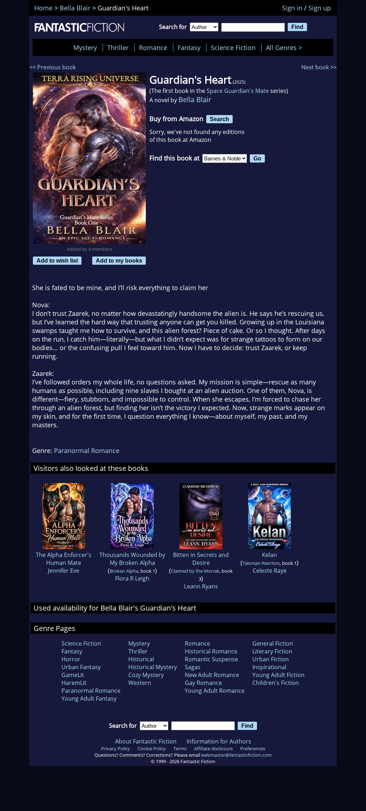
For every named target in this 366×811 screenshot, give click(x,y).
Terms (180, 748)
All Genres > (286, 47)
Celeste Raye (270, 570)
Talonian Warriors (261, 563)
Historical (141, 659)
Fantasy (189, 47)
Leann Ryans (201, 586)
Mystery (85, 47)
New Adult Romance (212, 675)
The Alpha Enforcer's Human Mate (64, 559)
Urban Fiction (270, 659)
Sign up (319, 8)
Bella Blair (194, 99)
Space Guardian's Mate (238, 91)
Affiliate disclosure (213, 748)
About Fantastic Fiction (146, 741)
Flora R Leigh (132, 578)
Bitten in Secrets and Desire (201, 559)
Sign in (292, 8)
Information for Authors (219, 741)
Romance (153, 47)
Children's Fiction (275, 683)
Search (219, 119)
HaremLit (73, 683)
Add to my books (119, 260)
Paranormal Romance (86, 450)
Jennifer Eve (63, 570)
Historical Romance (211, 651)
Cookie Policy (152, 748)
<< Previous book (52, 67)
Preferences (252, 748)
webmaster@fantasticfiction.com (236, 755)
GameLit (72, 675)
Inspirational (269, 667)
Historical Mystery (152, 667)
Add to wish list (57, 260)
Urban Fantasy (81, 667)
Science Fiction (233, 47)
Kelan (269, 555)
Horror (70, 659)
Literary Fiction (272, 651)
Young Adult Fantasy (89, 698)
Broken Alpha (124, 571)
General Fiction (272, 643)
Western (139, 683)
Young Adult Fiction (278, 675)
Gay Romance (203, 683)
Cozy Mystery (146, 675)
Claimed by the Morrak (195, 571)
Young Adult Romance (214, 691)
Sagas (193, 667)
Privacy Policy (115, 748)
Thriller (118, 47)
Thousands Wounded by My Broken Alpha (132, 559)
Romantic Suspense (211, 659)
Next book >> (319, 67)
